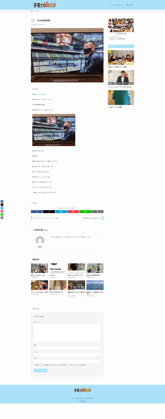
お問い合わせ (90, 398)
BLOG (34, 24)
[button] (37, 211)
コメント (37, 322)
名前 (35, 345)
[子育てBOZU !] (44, 4)
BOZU (40, 247)
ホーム (73, 398)
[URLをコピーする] (97, 211)
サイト (35, 358)
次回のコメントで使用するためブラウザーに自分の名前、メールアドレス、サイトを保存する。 (61, 365)
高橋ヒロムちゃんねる (39, 94)
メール (35, 351)
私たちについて (81, 398)
